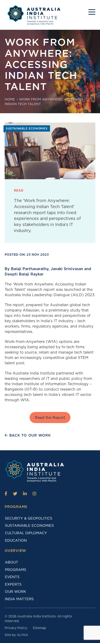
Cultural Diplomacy (26, 533)
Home (10, 99)
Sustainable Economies (29, 526)
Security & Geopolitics (28, 518)
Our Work (15, 592)
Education (16, 540)
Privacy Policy (16, 628)
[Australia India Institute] (6, 493)
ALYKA (22, 635)
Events (12, 577)
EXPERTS (13, 584)
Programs (15, 570)
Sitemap (39, 628)
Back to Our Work (29, 435)
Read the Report (50, 417)
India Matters (19, 599)
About (11, 562)
